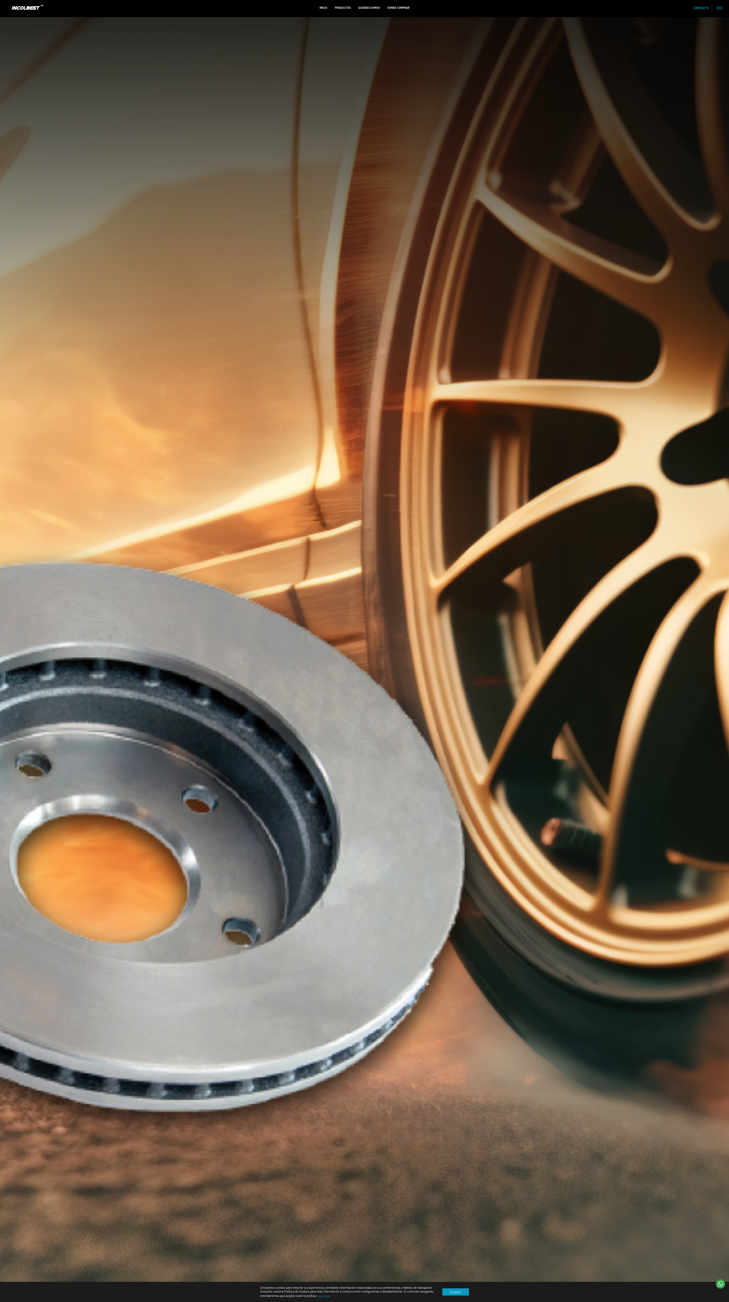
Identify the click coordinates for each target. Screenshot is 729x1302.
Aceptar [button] (455, 1292)
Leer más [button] (324, 1296)
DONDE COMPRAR (398, 7)
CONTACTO (701, 8)
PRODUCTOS (343, 7)
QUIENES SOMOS (369, 7)
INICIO (323, 7)
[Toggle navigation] (719, 8)
